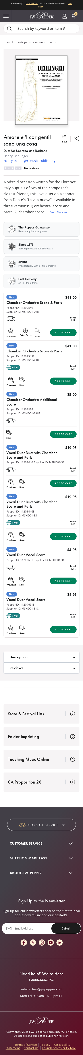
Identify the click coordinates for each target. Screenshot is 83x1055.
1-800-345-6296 (41, 980)
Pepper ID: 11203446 (19, 462)
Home (7, 42)
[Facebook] (24, 942)
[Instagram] (42, 942)
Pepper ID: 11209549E (20, 356)
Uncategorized (23, 42)
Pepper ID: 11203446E (20, 511)
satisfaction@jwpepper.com (42, 989)
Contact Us (32, 3)
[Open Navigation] (6, 16)
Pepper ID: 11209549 (19, 308)
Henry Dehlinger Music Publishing (29, 161)
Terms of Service (26, 1045)
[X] (33, 942)
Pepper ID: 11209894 (19, 409)
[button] (41, 89)
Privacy (45, 1045)
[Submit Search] (9, 28)
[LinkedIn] (59, 942)
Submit (66, 928)
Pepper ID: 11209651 (19, 560)
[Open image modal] (41, 92)
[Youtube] (51, 942)
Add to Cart (63, 332)
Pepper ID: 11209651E (20, 604)
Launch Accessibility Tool (59, 1048)
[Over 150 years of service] (41, 825)
